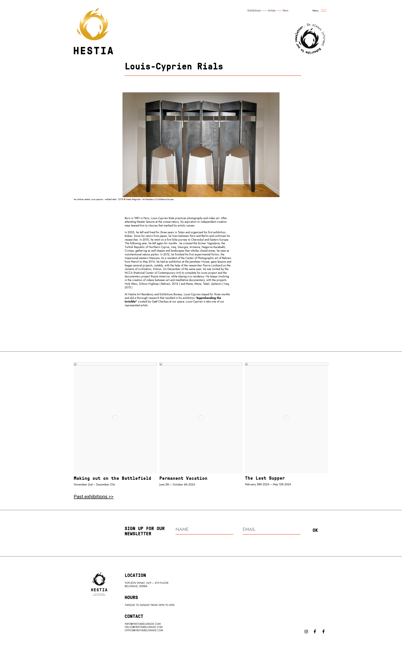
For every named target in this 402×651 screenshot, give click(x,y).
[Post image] (115, 418)
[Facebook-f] (315, 631)
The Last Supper (265, 478)
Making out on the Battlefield (112, 478)
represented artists (136, 305)
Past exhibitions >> (94, 496)
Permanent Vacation (183, 478)
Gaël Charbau (160, 302)
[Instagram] (306, 631)
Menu (315, 10)
